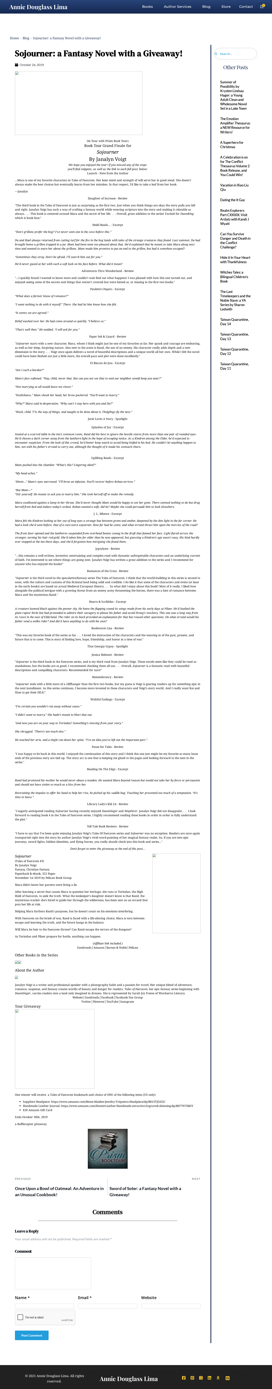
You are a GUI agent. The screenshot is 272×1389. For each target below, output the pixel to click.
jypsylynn (101, 548)
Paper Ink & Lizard (101, 336)
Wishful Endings (101, 699)
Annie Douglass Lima (38, 7)
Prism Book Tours (117, 141)
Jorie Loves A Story (100, 419)
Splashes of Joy (101, 427)
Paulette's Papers (101, 289)
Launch (92, 173)
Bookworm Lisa (101, 628)
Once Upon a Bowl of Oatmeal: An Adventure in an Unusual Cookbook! (59, 1191)
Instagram (127, 1001)
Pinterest (99, 1001)
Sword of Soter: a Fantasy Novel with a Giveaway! (145, 1191)
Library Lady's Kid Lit (101, 804)
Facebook (107, 997)
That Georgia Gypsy (100, 646)
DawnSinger (110, 811)
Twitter (86, 1001)
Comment (23, 1251)
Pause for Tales (102, 747)
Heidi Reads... (101, 225)
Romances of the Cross (102, 571)
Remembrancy (102, 677)
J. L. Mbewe (101, 514)
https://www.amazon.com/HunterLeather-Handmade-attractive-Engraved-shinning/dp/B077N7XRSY (127, 1106)
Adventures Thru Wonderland (102, 271)
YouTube (112, 1001)
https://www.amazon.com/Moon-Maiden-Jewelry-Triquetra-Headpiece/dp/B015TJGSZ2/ (108, 1102)
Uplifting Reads (101, 458)
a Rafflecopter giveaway (31, 1124)
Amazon (98, 947)
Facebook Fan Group (129, 997)
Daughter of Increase (102, 198)
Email (85, 1297)
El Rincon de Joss (101, 363)
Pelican (133, 947)
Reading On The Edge (101, 769)
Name (22, 1297)
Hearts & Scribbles (101, 601)
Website (77, 997)
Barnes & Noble (116, 947)
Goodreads (84, 947)
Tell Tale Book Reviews (102, 826)
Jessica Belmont (102, 655)
